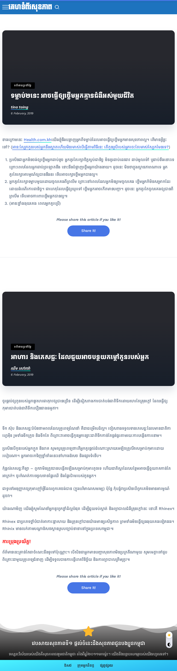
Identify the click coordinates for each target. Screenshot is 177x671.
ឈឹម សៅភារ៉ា (20, 368)
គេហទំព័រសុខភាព (30, 7)
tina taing (19, 107)
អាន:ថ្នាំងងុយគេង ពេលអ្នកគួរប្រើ (35, 203)
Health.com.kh (37, 139)
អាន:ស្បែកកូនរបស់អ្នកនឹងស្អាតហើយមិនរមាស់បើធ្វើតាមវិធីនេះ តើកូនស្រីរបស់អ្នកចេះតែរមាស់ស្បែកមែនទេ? (90, 147)
